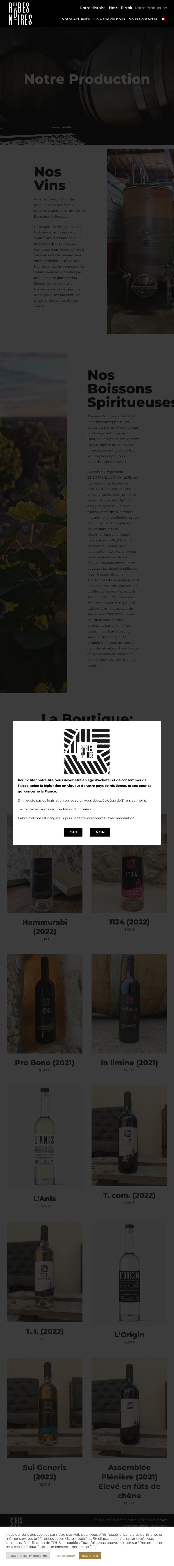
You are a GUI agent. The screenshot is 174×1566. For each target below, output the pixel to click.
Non (100, 832)
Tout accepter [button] (65, 1555)
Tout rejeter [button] (90, 1555)
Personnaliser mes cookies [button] (27, 1555)
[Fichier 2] (20, 4)
